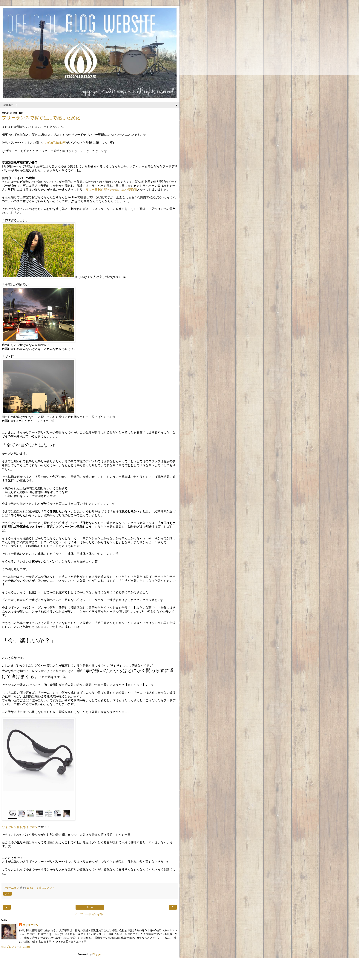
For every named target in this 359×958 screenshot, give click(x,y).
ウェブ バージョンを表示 (90, 914)
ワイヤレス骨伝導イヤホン (20, 827)
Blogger (96, 954)
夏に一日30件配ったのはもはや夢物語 (111, 189)
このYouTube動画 (54, 142)
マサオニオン (31, 925)
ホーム (89, 907)
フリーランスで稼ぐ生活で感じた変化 (41, 117)
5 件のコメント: (46, 887)
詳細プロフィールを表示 (15, 946)
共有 (7, 893)
